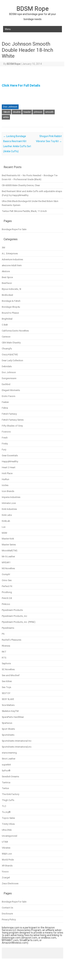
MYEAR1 (6, 562)
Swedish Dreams (10, 776)
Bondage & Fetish (11, 301)
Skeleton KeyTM (10, 711)
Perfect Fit (7, 586)
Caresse (6, 336)
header (27, 112)
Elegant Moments (11, 390)
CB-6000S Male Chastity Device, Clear (21, 185)
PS (3, 633)
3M (3, 247)
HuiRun (5, 479)
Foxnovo (6, 431)
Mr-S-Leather (8, 556)
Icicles (5, 485)
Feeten (5, 402)
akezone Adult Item (12, 265)
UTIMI (5, 841)
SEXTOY (6, 693)
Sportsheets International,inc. (17, 746)
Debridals (7, 366)
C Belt (5, 324)
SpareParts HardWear (13, 717)
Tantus (5, 788)
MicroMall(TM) (9, 550)
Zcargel (6, 877)
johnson (38, 112)
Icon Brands (8, 491)
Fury (4, 449)
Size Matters (8, 705)
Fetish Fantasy (9, 413)
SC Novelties (8, 669)
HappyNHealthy (10, 461)
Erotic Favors (8, 396)
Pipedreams (8, 628)
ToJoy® (6, 812)
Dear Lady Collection (12, 360)
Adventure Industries (12, 259)
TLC (4, 806)
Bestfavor (7, 283)
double (16, 112)
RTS (4, 657)
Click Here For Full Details (21, 85)
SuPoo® (6, 770)
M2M (4, 532)
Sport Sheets (8, 729)
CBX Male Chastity (11, 342)
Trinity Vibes (8, 824)
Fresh (5, 437)
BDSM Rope (32, 8)
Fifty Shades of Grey (12, 425)
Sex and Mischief (11, 675)
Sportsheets (8, 734)
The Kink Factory (10, 794)
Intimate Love (9, 503)
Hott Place (7, 473)
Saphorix (6, 663)
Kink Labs (7, 515)
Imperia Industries (11, 497)
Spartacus (7, 723)
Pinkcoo (6, 604)
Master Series (9, 544)
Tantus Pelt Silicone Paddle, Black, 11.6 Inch (24, 211)
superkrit (6, 764)
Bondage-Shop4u (11, 307)
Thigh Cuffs (8, 800)
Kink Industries (9, 509)
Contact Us (7, 907)
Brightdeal (7, 318)
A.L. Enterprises (10, 253)
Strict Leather (8, 758)
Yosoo (5, 871)
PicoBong (7, 592)
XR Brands (7, 865)
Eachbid (6, 384)
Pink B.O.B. (7, 598)
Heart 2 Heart (8, 467)
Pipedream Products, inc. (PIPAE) (18, 622)
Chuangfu (7, 348)
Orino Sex (7, 580)
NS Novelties (8, 568)
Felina (5, 408)
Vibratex (6, 847)
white (6, 117)
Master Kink (8, 538)
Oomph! (6, 574)
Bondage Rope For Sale (14, 229)
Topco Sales (8, 818)
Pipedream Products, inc (14, 616)
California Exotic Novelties (15, 330)
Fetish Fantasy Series (13, 419)
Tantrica (6, 782)
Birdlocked (7, 295)
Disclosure (7, 913)
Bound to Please (10, 312)
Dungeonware (9, 378)
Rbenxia (6, 645)
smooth (49, 112)
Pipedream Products (12, 610)
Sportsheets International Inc (16, 740)
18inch (6, 112)
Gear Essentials (10, 455)
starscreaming (9, 752)
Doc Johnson (10, 106)
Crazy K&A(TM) (10, 354)
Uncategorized (9, 835)
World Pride (8, 859)
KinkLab (6, 521)
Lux (3, 527)
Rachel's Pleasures (11, 639)
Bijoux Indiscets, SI (11, 289)
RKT (4, 651)
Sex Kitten (7, 681)
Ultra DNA (7, 830)
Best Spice (7, 277)
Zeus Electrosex (10, 883)
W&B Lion (7, 853)
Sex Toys (6, 687)
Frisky (5, 443)
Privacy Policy (9, 919)
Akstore (6, 271)
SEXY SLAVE (8, 699)
